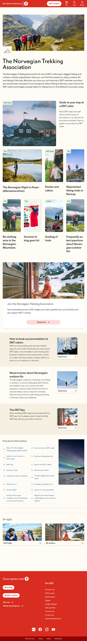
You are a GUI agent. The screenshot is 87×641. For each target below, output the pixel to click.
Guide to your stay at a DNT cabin (15, 457)
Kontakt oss (49, 589)
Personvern (49, 615)
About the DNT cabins (43, 464)
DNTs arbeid (49, 593)
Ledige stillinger (51, 604)
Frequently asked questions (17, 476)
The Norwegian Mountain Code (44, 477)
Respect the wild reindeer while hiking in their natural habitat (44, 498)
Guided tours (11, 484)
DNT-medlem (54, 3)
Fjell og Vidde (50, 608)
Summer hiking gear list (43, 456)
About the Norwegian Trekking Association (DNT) (16, 449)
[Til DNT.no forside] (15, 3)
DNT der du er (30, 639)
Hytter (49, 639)
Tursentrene (49, 611)
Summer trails (11, 470)
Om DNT (49, 583)
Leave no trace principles (44, 490)
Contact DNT (11, 490)
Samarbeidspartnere (53, 619)
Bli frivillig (8, 587)
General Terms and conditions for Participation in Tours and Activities (17, 498)
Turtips (40, 639)
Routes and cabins (41, 470)
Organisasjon (50, 597)
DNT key (9, 464)
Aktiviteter (58, 639)
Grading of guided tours (43, 484)
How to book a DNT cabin (44, 448)
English (48, 600)
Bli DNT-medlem (11, 595)
